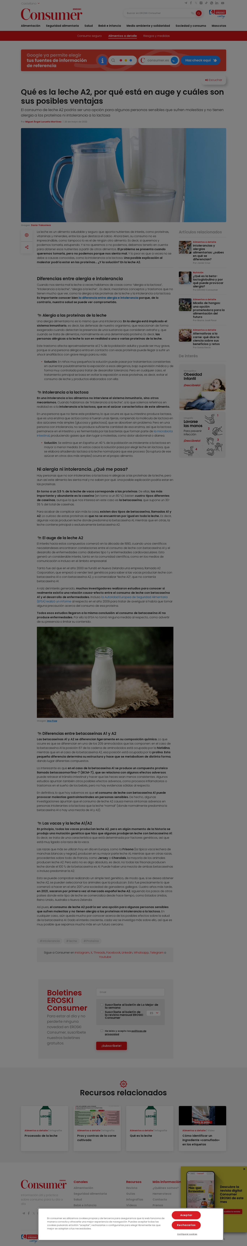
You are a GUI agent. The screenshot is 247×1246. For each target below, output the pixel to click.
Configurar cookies (187, 1234)
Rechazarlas (186, 1225)
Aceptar (186, 1215)
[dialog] (130, 1224)
